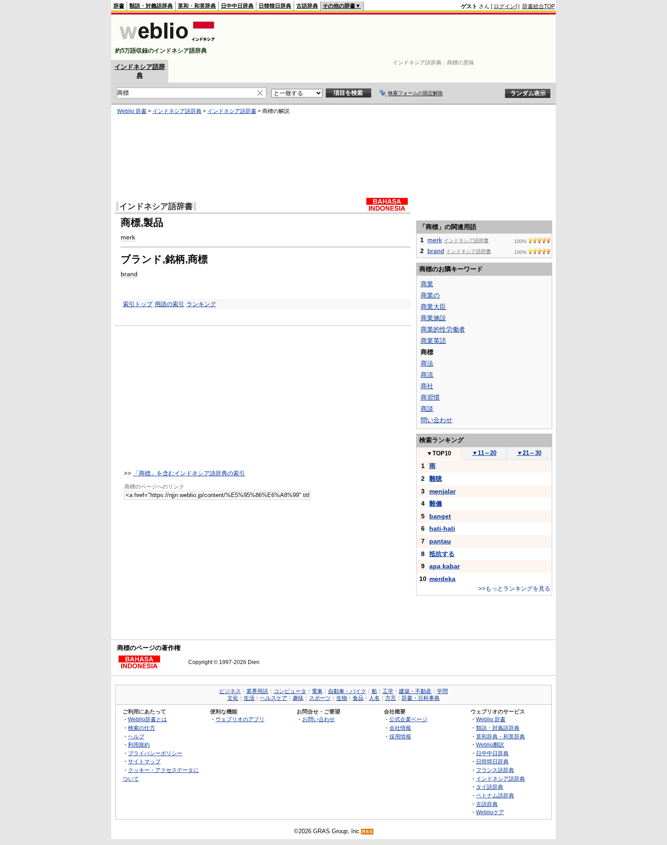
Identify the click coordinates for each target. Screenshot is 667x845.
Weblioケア (490, 812)
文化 (232, 698)
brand (129, 274)
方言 (390, 698)
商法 (427, 363)
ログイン (504, 6)
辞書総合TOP (538, 6)
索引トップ (137, 304)
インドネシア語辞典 (176, 111)
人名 (374, 698)
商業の (430, 295)
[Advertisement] (390, 37)
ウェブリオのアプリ (240, 719)
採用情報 (400, 736)
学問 (442, 691)
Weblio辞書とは (147, 719)
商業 (427, 284)
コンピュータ (290, 691)
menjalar (442, 491)
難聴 (435, 478)
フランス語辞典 (495, 770)
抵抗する (442, 553)
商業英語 (433, 340)
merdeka (442, 578)
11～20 (484, 452)
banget (440, 516)
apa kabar (444, 566)
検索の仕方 (141, 728)
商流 (427, 374)
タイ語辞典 (489, 787)
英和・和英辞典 (197, 6)
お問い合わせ (318, 719)
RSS (367, 831)
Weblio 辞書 (132, 111)
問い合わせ (436, 420)
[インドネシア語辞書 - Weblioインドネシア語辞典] (166, 42)
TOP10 (439, 453)
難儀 (435, 503)
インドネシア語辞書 (231, 111)
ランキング (201, 304)
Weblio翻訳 (490, 744)
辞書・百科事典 (421, 698)
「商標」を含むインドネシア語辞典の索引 (189, 473)
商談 (427, 408)
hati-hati (442, 528)
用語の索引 (169, 304)
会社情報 (400, 728)
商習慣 (430, 397)
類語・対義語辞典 (151, 6)
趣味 (298, 698)
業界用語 (257, 691)
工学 (388, 691)
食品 (358, 698)
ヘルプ (136, 736)
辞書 (118, 6)
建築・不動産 (415, 691)
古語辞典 (307, 6)
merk (128, 237)
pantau (440, 541)
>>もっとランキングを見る (514, 588)
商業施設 (433, 318)
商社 (427, 386)
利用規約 (139, 744)
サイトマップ (144, 761)
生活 (249, 698)
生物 (341, 698)
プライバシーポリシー (155, 753)
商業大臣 (433, 306)
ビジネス (230, 691)
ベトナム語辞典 (495, 795)
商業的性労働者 (443, 329)
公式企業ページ (408, 719)
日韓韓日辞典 (275, 6)
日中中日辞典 (237, 6)
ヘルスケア (273, 698)
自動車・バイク (347, 691)
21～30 (529, 452)
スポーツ (320, 698)
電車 (317, 691)
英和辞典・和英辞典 (500, 736)
